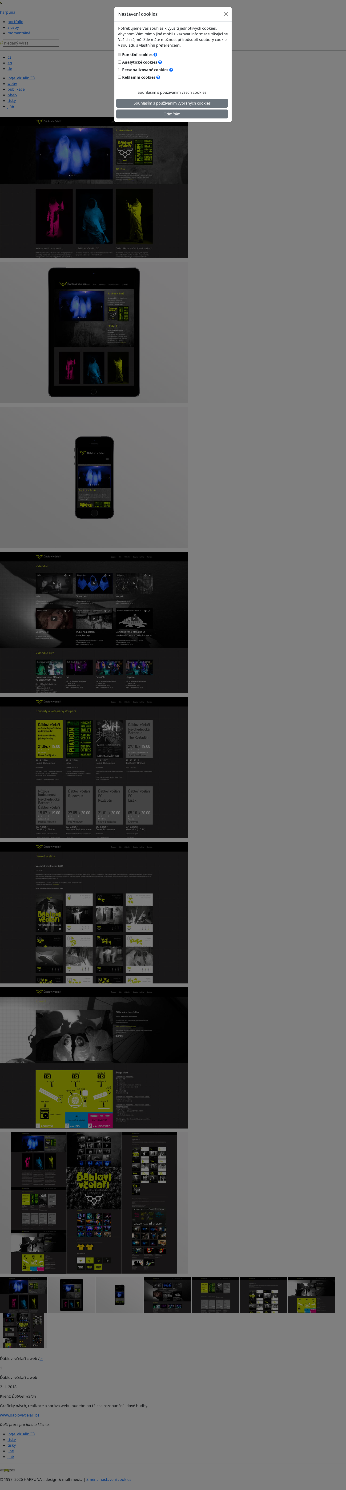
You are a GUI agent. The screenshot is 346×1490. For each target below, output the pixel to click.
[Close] (226, 14)
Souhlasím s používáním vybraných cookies (172, 103)
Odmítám (172, 114)
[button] (155, 54)
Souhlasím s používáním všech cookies (172, 92)
